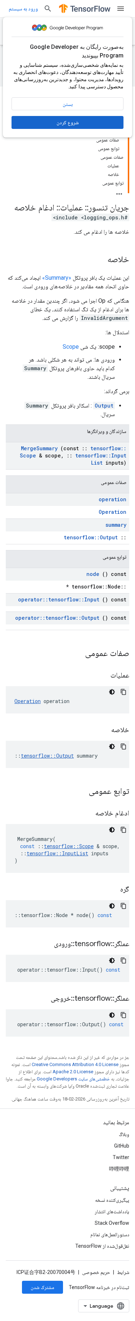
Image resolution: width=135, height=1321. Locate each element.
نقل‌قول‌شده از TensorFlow (102, 1246)
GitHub (121, 1146)
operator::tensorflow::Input (58, 599)
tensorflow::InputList (100, 459)
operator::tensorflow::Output (57, 617)
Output (104, 405)
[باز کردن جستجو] (48, 8)
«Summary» (56, 277)
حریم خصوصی (96, 1272)
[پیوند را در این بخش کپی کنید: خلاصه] (100, 260)
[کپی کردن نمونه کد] (123, 692)
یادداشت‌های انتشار (112, 1211)
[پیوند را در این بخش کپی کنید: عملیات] (101, 675)
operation (112, 499)
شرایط (123, 1272)
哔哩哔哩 (119, 1169)
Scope (71, 346)
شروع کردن (68, 122)
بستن (68, 104)
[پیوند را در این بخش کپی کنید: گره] (111, 889)
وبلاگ (124, 1134)
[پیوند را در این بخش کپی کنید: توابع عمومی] (79, 791)
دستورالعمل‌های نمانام (109, 1234)
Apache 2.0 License (73, 1071)
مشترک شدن (42, 1287)
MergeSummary (39, 448)
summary (115, 524)
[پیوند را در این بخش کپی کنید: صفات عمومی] (75, 654)
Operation (112, 511)
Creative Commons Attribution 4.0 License (75, 1064)
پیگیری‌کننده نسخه (112, 1200)
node (92, 574)
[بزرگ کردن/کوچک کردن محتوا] (119, 191)
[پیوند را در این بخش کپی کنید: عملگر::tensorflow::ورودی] (45, 944)
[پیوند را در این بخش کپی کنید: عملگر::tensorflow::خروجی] (42, 999)
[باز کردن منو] (120, 8)
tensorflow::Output (91, 537)
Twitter (121, 1157)
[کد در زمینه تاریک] (112, 692)
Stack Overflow (112, 1223)
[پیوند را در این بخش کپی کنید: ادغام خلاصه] (86, 813)
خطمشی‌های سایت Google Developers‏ (73, 1079)
